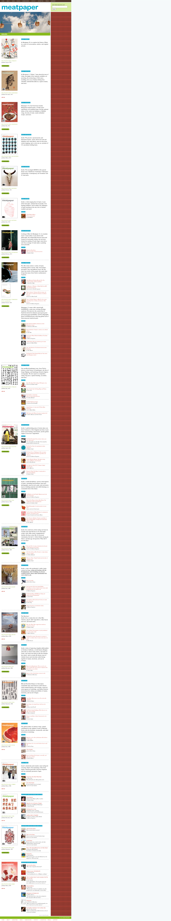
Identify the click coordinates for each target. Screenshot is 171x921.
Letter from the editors (31, 828)
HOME (3, 1)
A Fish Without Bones (30, 215)
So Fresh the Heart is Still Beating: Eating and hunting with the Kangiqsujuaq (35, 594)
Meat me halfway (30, 886)
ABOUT (8, 1)
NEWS (13, 1)
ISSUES (18, 1)
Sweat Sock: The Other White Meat (33, 776)
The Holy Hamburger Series (32, 401)
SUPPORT (53, 1)
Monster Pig (29, 853)
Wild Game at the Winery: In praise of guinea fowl (36, 413)
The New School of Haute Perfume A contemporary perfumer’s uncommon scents (37, 512)
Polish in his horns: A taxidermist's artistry (35, 605)
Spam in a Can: (35, 673)
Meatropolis (28, 900)
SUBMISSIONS (25, 1)
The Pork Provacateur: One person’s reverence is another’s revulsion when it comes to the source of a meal (37, 638)
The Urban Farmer (30, 782)
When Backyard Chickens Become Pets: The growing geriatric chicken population (35, 280)
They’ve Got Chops (30, 834)
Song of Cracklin (29, 580)
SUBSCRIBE (15, 919)
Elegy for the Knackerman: (37, 667)
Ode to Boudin (29, 749)
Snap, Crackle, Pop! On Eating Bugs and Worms (36, 389)
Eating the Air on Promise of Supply (34, 803)
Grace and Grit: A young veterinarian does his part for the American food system (36, 546)
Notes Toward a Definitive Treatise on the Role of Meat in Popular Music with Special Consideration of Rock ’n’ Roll (36, 519)
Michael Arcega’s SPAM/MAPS (33, 871)
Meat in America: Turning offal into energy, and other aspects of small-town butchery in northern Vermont (36, 293)
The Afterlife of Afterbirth (33, 395)
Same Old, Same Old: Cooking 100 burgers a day (36, 383)
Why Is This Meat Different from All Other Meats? (37, 847)
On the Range (29, 840)
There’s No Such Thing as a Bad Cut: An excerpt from (36, 301)
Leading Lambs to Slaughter (32, 815)
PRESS (47, 1)
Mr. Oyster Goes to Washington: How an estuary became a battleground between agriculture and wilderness (36, 453)
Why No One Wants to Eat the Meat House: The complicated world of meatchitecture (36, 500)
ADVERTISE (40, 1)
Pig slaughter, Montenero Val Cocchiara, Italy (36, 907)
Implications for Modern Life (32, 893)
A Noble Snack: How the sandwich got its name (36, 341)
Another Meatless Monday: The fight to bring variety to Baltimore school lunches (35, 460)
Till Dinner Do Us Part (31, 809)
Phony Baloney (29, 797)
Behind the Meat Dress (34, 250)
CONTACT (33, 1)
